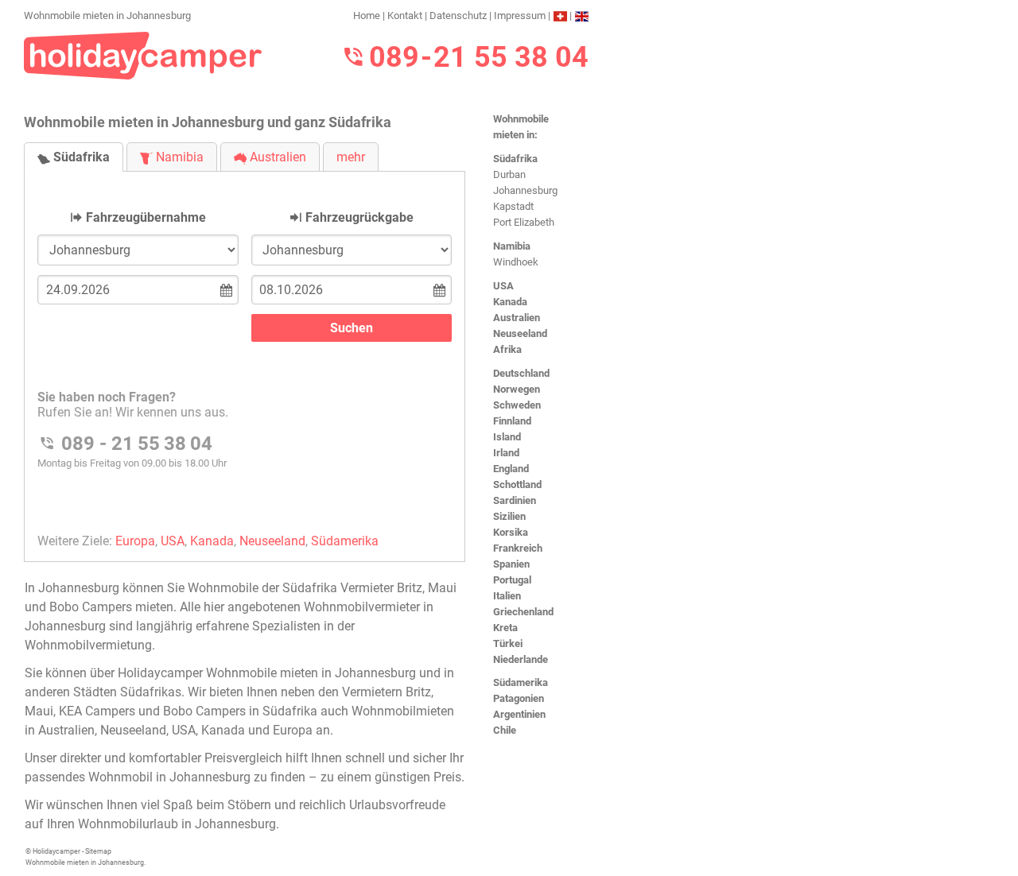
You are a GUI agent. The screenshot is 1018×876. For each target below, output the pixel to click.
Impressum (520, 15)
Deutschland (521, 373)
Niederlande (520, 659)
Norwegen (516, 389)
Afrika (507, 349)
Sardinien (514, 500)
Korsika (510, 532)
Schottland (517, 484)
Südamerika (520, 682)
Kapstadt (513, 206)
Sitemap (98, 851)
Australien (516, 318)
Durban (509, 174)
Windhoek (515, 262)
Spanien (511, 564)
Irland (506, 453)
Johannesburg (525, 190)
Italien (507, 596)
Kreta (505, 628)
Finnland (512, 421)
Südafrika (515, 159)
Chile (504, 730)
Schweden (517, 405)
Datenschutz (458, 15)
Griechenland (523, 612)
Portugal (512, 580)
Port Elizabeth (523, 222)
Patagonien (518, 698)
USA (503, 286)
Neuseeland (520, 333)
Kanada (510, 302)
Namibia (511, 246)
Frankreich (517, 548)
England (511, 469)
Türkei (508, 643)
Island (507, 437)
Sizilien (509, 516)
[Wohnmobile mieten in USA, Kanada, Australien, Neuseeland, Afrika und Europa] (143, 54)
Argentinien (519, 714)
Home (366, 15)
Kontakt (404, 15)
